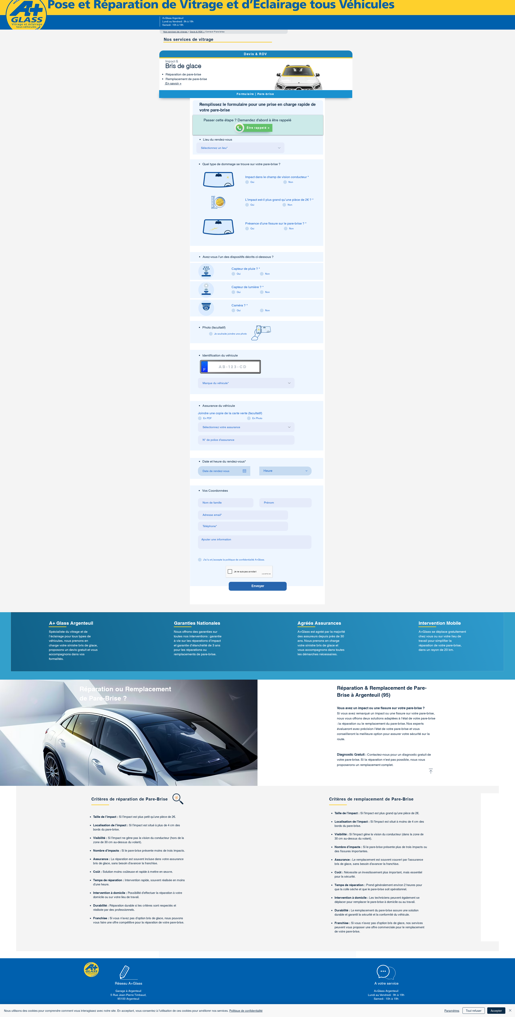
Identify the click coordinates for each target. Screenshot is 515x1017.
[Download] (430, 771)
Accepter (496, 1011)
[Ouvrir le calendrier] (244, 471)
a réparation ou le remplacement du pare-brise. (372, 723)
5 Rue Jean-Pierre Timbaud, (128, 994)
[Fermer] (510, 1010)
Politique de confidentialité (246, 1011)
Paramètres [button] (451, 1011)
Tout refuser (473, 1011)
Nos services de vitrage (175, 31)
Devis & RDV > (197, 31)
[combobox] (240, 147)
